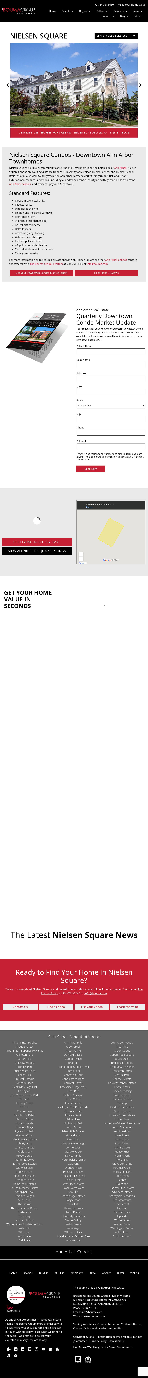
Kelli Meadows (122, 1131)
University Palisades (73, 1216)
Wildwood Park (73, 1232)
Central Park (122, 1075)
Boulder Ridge (73, 1058)
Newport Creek (24, 1155)
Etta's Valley (73, 1099)
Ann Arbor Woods (122, 1042)
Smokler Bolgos (24, 1196)
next (140, 85)
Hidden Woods (24, 1123)
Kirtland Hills (73, 1135)
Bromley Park (24, 1066)
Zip (79, 414)
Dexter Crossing (122, 1091)
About (106, 1273)
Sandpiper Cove (24, 1192)
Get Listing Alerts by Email (37, 541)
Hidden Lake (73, 1119)
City (79, 387)
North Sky (122, 1159)
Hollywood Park (73, 1123)
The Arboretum (122, 1200)
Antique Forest (24, 1046)
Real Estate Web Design (87, 1347)
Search (28, 1273)
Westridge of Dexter (122, 1228)
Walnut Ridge (122, 1220)
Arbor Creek (73, 1046)
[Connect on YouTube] (43, 1350)
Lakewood (73, 1139)
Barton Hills (24, 1058)
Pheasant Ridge (122, 1171)
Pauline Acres (24, 1171)
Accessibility (116, 1341)
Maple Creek (24, 1151)
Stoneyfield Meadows (122, 1196)
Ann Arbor (120, 168)
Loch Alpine (122, 1143)
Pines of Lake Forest (73, 1175)
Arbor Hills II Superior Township (24, 1050)
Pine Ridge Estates (24, 1175)
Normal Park (122, 1155)
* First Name (84, 346)
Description (28, 132)
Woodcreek (24, 1236)
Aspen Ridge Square (122, 1054)
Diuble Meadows (73, 1095)
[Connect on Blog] (9, 1350)
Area (93, 1273)
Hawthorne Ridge (24, 1115)
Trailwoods (24, 1212)
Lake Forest (122, 1135)
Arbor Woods (122, 1050)
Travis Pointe (73, 1212)
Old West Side (24, 1167)
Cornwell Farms (73, 1083)
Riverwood (122, 1184)
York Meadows (122, 1236)
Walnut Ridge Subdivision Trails (24, 1224)
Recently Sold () (90, 132)
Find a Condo (56, 1007)
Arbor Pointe (73, 1050)
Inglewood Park (24, 1131)
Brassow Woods (24, 1062)
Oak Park (73, 1163)
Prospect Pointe (24, 1179)
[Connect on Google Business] (50, 1350)
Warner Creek (122, 1224)
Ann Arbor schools (20, 184)
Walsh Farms (73, 1224)
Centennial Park (73, 1075)
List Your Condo (92, 1007)
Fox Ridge (122, 1103)
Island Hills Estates (73, 1131)
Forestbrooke (73, 1103)
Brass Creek (122, 1058)
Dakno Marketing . (120, 1347)
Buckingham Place (24, 1070)
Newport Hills (73, 1155)
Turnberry (24, 1216)
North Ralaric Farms (73, 1159)
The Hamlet (122, 1204)
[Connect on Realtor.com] (57, 1350)
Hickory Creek (73, 1115)
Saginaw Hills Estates (122, 1188)
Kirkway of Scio (24, 1135)
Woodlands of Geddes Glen (73, 1236)
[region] (74, 85)
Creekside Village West (73, 1087)
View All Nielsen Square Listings (37, 550)
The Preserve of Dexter (24, 1208)
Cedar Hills (24, 1075)
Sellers (59, 1273)
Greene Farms (122, 1111)
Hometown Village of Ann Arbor (122, 1123)
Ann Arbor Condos (116, 260)
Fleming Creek (24, 1103)
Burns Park (73, 1070)
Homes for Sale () (56, 132)
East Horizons (122, 1095)
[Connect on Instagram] (36, 1350)
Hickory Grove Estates (122, 1115)
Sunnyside (24, 1200)
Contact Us (20, 1007)
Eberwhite (24, 1099)
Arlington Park (24, 1054)
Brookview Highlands (122, 1066)
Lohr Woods (73, 1147)
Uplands (122, 1216)
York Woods (73, 1240)
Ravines (122, 1179)
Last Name (83, 359)
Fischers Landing (122, 1099)
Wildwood (24, 1232)
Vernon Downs (24, 1220)
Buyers (43, 1273)
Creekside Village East (24, 1087)
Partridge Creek (122, 1167)
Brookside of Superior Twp (73, 1066)
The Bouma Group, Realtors (46, 264)
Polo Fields (122, 1175)
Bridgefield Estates (122, 1062)
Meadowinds (122, 1151)
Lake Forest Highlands (24, 1139)
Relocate (77, 1273)
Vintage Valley (73, 1220)
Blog (125, 132)
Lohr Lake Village (24, 1147)
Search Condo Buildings (112, 35)
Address (81, 373)
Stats (114, 132)
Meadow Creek (73, 1151)
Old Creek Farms (122, 1163)
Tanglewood (73, 1200)
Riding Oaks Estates (24, 1184)
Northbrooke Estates (24, 1163)
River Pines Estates (73, 1184)
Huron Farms (73, 1127)
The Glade (73, 1204)
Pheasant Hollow (73, 1171)
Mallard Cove (122, 1147)
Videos (139, 16)
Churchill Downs (24, 1079)
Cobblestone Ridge (73, 1079)
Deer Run (73, 1091)
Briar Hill (73, 1062)
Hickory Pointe (24, 1119)
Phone (80, 427)
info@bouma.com (97, 264)
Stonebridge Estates (73, 1196)
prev (7, 85)
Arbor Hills (122, 1046)
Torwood (122, 1208)
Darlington (24, 1091)
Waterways (73, 1228)
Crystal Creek (122, 1087)
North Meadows (24, 1159)
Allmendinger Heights (24, 1042)
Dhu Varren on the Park (24, 1095)
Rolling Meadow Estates (24, 1188)
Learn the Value (128, 1007)
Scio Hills (73, 1192)
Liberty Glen (24, 1143)
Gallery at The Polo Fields (73, 1107)
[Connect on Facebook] (15, 1350)
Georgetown (24, 1111)
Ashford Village (73, 1054)
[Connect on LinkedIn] (22, 1350)
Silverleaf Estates (122, 1192)
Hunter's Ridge (24, 1127)
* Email (81, 441)
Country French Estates (122, 1083)
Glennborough (73, 1111)
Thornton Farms (73, 1208)
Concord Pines (24, 1083)
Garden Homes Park (122, 1107)
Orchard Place (73, 1167)
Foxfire (24, 1107)
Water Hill (24, 1228)
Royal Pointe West (73, 1188)
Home (52, 11)
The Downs (24, 1204)
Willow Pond (122, 1232)
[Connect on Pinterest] (29, 1350)
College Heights (122, 1079)
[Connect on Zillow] (9, 1356)
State (80, 400)
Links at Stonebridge (73, 1143)
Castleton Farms (122, 1070)
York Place (24, 1240)
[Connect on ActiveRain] (15, 1356)
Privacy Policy (99, 1341)
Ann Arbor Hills (73, 1042)
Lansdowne (122, 1139)
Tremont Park (122, 1212)
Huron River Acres (122, 1127)
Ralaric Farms (73, 1179)
